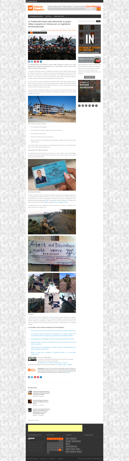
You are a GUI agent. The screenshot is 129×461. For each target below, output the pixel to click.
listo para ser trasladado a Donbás (60, 202)
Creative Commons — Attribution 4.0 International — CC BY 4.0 (53, 362)
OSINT (68, 449)
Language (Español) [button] (32, 1)
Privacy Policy (43, 458)
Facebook (59, 364)
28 (57, 449)
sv (43, 32)
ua (33, 32)
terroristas (73, 451)
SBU (68, 451)
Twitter (65, 364)
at (45, 32)
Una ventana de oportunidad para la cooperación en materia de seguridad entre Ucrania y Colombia (41, 393)
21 (57, 447)
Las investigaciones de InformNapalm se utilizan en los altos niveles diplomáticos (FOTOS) (52, 339)
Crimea (49, 30)
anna (30, 30)
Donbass (69, 441)
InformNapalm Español (36, 16)
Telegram (70, 364)
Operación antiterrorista (72, 446)
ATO (68, 438)
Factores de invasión (56, 30)
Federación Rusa (76, 441)
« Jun (48, 454)
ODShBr (46, 202)
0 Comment (43, 30)
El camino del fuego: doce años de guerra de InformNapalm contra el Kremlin (40, 402)
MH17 (68, 443)
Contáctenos (52, 458)
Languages (60, 458)
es (31, 32)
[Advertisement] (55, 428)
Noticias (48, 16)
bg (41, 32)
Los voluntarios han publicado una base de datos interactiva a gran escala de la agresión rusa (53, 330)
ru (28, 32)
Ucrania (74, 30)
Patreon (68, 372)
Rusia (69, 30)
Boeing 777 (73, 438)
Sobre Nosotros (59, 16)
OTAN (73, 449)
